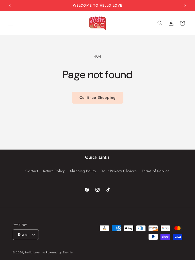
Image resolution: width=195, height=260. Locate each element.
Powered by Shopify (59, 252)
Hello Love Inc (35, 252)
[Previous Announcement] (9, 5)
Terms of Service (156, 170)
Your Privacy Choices (119, 170)
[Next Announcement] (185, 5)
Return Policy (54, 170)
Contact (31, 170)
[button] (10, 23)
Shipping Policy (83, 170)
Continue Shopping (97, 97)
